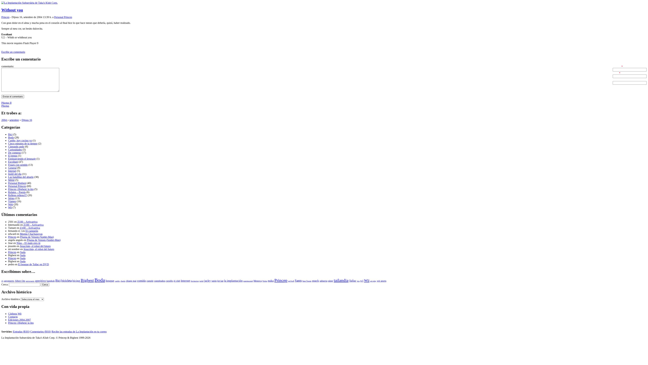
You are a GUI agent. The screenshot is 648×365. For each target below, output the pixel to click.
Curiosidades (15, 149)
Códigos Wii (14, 313)
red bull (291, 281)
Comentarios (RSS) (40, 331)
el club (177, 281)
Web (10, 204)
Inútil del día (14, 174)
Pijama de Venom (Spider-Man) (37, 237)
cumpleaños (159, 281)
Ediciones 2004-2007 (19, 319)
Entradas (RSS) (21, 331)
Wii (10, 207)
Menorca (257, 281)
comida (141, 280)
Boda (11, 137)
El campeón (31, 230)
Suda (22, 252)
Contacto (13, 316)
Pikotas (5, 105)
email (615, 72)
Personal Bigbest (17, 183)
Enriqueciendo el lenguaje (22, 158)
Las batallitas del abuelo (21, 177)
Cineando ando (16, 146)
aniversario (30, 281)
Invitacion (195, 281)
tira (358, 281)
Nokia (264, 281)
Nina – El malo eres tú (28, 243)
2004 (4, 120)
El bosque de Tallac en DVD (33, 264)
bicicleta (66, 280)
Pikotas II (6, 102)
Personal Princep (63, 17)
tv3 (361, 281)
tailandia (341, 280)
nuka (271, 280)
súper (330, 281)
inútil (201, 281)
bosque (110, 280)
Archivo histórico (10, 299)
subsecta (323, 281)
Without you (12, 10)
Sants (298, 280)
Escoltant (13, 161)
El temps (12, 155)
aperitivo (40, 280)
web (615, 79)
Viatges (12, 201)
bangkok (51, 281)
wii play (373, 281)
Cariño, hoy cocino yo (20, 140)
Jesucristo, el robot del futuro (35, 246)
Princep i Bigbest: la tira (21, 189)
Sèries (11, 198)
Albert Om (20, 281)
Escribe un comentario (13, 52)
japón (214, 281)
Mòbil (11, 180)
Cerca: (4, 284)
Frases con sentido (18, 164)
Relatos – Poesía (17, 192)
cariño (117, 281)
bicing (76, 280)
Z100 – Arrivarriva (27, 221)
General (12, 167)
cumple (149, 281)
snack (315, 280)
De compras (14, 152)
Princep (5, 17)
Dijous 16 (27, 120)
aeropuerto (9, 281)
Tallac (352, 280)
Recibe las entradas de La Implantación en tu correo (79, 331)
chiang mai (131, 281)
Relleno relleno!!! (17, 195)
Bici (10, 134)
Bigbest (87, 280)
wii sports (381, 281)
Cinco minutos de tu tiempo (22, 143)
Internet (12, 170)
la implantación (233, 280)
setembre (14, 120)
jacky (207, 280)
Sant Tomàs (306, 281)
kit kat (220, 281)
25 (2, 281)
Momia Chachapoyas (31, 234)
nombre (617, 66)
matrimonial (248, 281)
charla (122, 281)
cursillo (169, 281)
